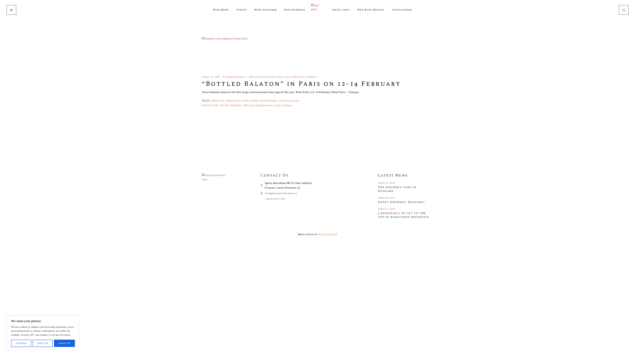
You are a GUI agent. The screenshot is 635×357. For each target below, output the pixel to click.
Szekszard (311, 77)
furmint (254, 101)
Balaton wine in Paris (238, 101)
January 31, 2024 (211, 77)
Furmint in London (289, 101)
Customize (21, 343)
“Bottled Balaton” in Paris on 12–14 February (301, 84)
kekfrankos (236, 105)
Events (262, 77)
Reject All (42, 343)
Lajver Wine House (295, 77)
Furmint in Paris (210, 105)
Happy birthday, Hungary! (401, 202)
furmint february (268, 101)
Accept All (64, 343)
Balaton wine (218, 101)
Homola (224, 105)
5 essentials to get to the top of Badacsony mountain (403, 215)
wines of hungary (283, 105)
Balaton (253, 77)
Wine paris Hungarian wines (258, 105)
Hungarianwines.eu (236, 77)
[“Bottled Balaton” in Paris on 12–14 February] (225, 52)
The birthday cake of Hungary (397, 189)
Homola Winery (275, 77)
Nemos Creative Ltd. (327, 234)
